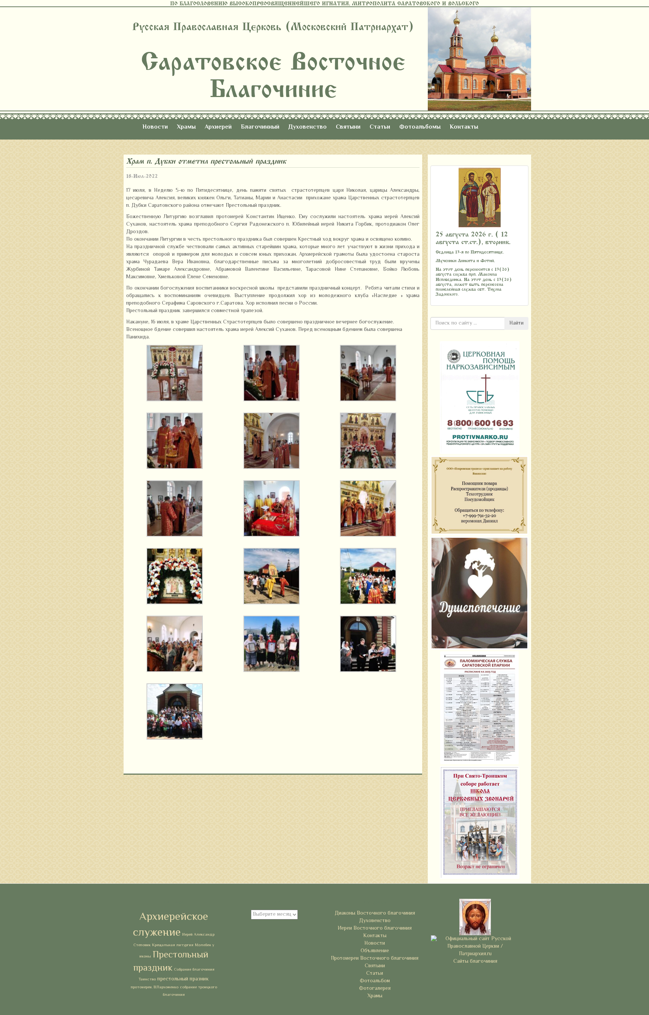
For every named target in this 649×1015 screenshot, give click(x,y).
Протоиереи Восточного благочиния (374, 958)
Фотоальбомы (420, 127)
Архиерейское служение (170, 925)
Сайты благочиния (475, 961)
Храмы (186, 127)
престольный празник (183, 979)
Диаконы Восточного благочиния (375, 913)
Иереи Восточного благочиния (375, 928)
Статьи (380, 127)
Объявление (375, 951)
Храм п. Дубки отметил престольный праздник (206, 161)
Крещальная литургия (172, 945)
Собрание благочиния (194, 969)
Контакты (464, 127)
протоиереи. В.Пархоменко (154, 987)
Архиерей (218, 127)
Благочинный (260, 127)
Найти (516, 323)
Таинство (147, 979)
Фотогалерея (375, 989)
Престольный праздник (170, 962)
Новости (155, 127)
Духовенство (307, 127)
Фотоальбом (375, 981)
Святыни (348, 127)
